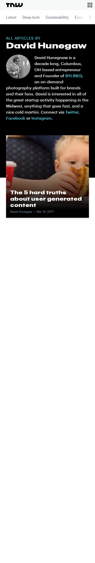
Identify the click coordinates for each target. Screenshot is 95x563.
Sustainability (57, 17)
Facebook (15, 118)
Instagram (41, 118)
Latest (11, 17)
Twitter (71, 112)
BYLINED (73, 75)
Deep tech (31, 17)
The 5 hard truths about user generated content (46, 198)
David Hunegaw (21, 211)
